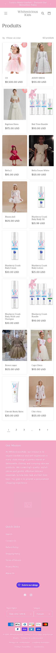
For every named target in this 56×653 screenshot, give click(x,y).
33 (6, 78)
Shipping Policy (13, 554)
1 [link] (8, 430)
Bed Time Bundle (40, 124)
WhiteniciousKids (16, 634)
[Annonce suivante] (51, 4)
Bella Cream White (40, 170)
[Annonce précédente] (5, 4)
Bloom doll (10, 217)
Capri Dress (37, 365)
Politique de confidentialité (19, 642)
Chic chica (36, 412)
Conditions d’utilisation (41, 642)
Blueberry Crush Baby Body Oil (39, 218)
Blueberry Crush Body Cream (13, 266)
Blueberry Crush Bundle (39, 315)
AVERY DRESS (38, 78)
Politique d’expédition (23, 647)
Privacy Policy (12, 567)
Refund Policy (12, 547)
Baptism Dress (12, 124)
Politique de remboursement (32, 638)
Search (9, 534)
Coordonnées (39, 647)
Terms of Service (13, 560)
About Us (10, 573)
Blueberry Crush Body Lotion (39, 266)
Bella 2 (8, 170)
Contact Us (11, 541)
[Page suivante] (47, 430)
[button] (6, 13)
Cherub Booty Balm (14, 412)
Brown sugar (11, 365)
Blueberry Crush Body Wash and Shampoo (13, 316)
